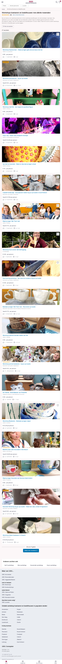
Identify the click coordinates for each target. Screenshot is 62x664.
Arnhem (4, 612)
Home (3, 9)
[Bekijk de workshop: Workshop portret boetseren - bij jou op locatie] (31, 354)
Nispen (19, 609)
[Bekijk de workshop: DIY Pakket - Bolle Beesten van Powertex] (31, 383)
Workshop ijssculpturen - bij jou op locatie (15, 78)
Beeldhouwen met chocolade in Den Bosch (15, 449)
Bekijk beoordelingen (18, 14)
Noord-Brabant (21, 629)
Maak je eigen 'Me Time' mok (11, 221)
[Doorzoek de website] (57, 2)
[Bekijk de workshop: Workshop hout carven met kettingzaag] (31, 240)
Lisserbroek (5, 622)
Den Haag (4, 617)
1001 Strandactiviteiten (8, 597)
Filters (4, 5)
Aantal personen (14, 5)
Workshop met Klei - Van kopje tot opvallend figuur (18, 107)
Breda (3, 614)
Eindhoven (5, 619)
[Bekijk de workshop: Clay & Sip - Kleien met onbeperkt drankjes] (31, 126)
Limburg (4, 642)
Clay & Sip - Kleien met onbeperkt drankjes (15, 135)
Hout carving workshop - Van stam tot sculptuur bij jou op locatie (22, 278)
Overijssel (19, 634)
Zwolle (18, 622)
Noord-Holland (21, 631)
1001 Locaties (6, 602)
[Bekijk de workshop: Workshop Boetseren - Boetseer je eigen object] (31, 411)
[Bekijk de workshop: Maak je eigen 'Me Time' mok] (31, 211)
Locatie (24, 5)
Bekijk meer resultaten (30, 550)
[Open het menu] (2, 2)
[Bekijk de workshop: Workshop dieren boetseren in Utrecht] (31, 525)
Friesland (4, 634)
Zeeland (19, 639)
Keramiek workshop (36, 565)
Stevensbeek (20, 614)
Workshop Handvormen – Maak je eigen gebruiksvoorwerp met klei (22, 50)
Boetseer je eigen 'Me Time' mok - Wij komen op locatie (19, 307)
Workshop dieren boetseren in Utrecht (14, 535)
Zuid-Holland (20, 642)
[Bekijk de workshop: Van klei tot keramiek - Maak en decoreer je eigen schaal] (31, 154)
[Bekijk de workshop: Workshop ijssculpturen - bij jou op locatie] (31, 69)
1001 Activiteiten (6, 574)
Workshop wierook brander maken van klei (15, 335)
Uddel (18, 617)
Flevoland (4, 631)
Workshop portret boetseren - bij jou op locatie (17, 364)
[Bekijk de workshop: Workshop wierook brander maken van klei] (31, 325)
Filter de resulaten (8, 26)
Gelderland (5, 637)
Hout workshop (51, 565)
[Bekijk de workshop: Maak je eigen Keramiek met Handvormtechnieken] (31, 468)
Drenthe (4, 629)
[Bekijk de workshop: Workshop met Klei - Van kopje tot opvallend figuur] (31, 97)
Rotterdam (20, 612)
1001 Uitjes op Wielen (8, 592)
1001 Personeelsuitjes (8, 577)
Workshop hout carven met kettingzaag (14, 249)
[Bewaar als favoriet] (57, 34)
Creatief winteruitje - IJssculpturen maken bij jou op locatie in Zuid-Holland (25, 192)
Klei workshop (22, 565)
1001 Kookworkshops (8, 587)
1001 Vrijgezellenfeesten (8, 579)
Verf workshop (9, 565)
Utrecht (19, 619)
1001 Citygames (6, 594)
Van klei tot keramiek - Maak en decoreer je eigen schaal (19, 164)
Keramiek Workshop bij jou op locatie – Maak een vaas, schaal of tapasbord (25, 506)
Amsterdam (5, 609)
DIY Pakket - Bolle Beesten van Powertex (15, 392)
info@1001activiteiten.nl (8, 659)
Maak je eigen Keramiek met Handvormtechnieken (18, 478)
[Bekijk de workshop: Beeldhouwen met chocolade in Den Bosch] (31, 440)
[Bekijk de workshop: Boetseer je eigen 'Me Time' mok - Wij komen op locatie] (31, 297)
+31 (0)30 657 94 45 (7, 654)
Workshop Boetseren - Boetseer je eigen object (17, 421)
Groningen (5, 639)
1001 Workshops (6, 584)
